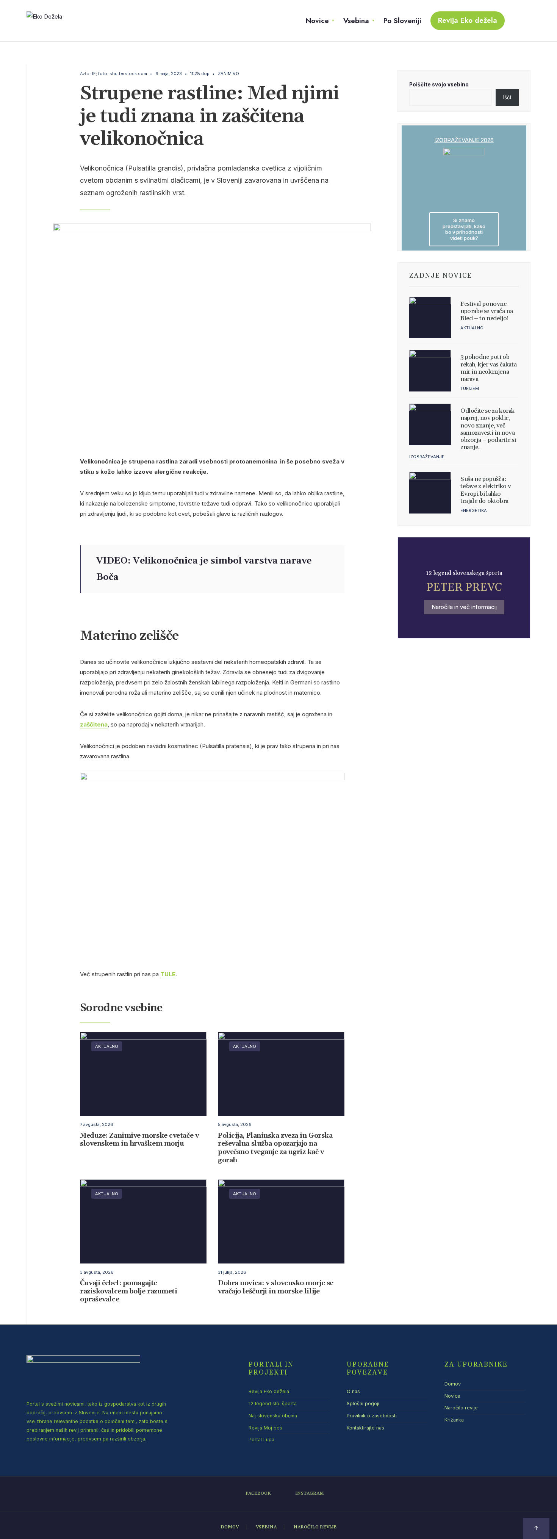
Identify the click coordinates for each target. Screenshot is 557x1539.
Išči (507, 97)
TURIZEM (469, 388)
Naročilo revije (461, 1408)
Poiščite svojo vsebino (439, 84)
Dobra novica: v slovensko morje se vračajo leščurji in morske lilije (275, 1287)
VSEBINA (266, 1527)
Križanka (454, 1420)
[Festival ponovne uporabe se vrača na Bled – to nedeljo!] (430, 317)
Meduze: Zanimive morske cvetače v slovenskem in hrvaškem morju (139, 1139)
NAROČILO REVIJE (315, 1527)
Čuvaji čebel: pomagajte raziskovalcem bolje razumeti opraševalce (128, 1291)
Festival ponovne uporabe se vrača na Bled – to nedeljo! (486, 311)
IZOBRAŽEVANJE (426, 456)
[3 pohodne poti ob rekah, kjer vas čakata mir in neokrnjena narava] (430, 370)
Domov (452, 1384)
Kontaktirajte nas (365, 1428)
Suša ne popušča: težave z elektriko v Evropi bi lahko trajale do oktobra (485, 490)
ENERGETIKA (473, 510)
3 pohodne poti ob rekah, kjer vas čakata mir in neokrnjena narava (488, 368)
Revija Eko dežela (467, 20)
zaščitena (94, 724)
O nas (353, 1391)
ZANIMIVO (228, 73)
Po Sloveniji (402, 21)
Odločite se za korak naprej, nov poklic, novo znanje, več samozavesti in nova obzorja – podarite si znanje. (488, 429)
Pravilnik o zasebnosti (372, 1415)
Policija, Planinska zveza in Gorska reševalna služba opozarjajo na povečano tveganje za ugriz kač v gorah (275, 1148)
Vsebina (356, 21)
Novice (317, 21)
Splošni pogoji (363, 1403)
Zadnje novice (440, 276)
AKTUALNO (106, 1046)
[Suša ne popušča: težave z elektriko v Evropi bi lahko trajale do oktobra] (430, 493)
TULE (167, 974)
